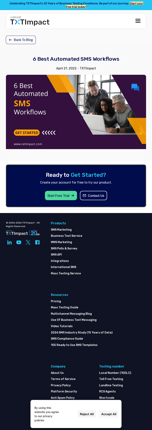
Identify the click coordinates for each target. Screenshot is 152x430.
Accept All (108, 414)
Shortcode (106, 398)
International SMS (63, 267)
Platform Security (64, 391)
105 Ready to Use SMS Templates (74, 345)
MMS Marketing (61, 242)
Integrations (60, 261)
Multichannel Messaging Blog (71, 313)
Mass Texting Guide (64, 307)
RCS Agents (107, 391)
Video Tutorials (62, 326)
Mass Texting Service (66, 273)
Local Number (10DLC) (115, 373)
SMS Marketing (61, 229)
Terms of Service (63, 379)
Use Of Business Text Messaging (74, 320)
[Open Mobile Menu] (138, 21)
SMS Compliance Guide (67, 338)
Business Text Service (66, 236)
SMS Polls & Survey (64, 248)
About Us (57, 373)
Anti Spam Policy (63, 398)
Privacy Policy (61, 385)
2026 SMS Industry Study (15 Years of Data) (82, 332)
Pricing (56, 301)
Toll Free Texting (111, 379)
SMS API (56, 254)
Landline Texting (111, 385)
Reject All (87, 414)
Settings (69, 414)
